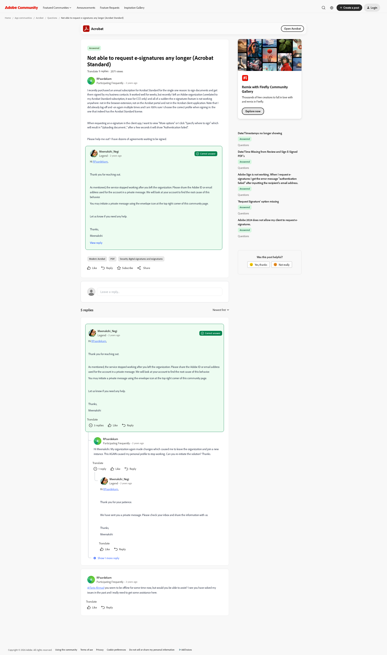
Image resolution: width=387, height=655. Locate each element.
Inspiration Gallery (134, 7)
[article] (154, 378)
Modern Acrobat (97, 258)
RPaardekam (104, 78)
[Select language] (332, 7)
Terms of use (86, 649)
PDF (112, 258)
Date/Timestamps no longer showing (260, 133)
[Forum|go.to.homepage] (21, 7)
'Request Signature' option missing (258, 201)
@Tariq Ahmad (95, 587)
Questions (52, 17)
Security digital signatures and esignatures (141, 258)
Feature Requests (109, 7)
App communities (23, 17)
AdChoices (186, 649)
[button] (349, 7)
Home (8, 17)
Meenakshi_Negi (109, 151)
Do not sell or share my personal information (152, 649)
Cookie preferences (116, 649)
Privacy (100, 649)
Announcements (86, 7)
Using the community (66, 649)
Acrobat (40, 17)
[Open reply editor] (155, 291)
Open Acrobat (292, 28)
